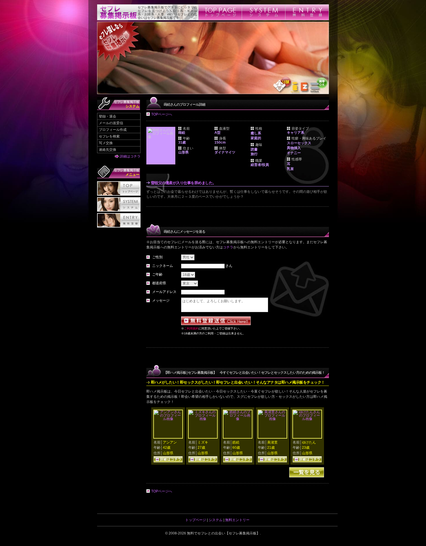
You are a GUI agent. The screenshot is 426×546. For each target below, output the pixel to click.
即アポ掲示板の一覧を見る (306, 472)
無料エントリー (237, 520)
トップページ (195, 520)
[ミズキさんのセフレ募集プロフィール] (203, 419)
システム (216, 520)
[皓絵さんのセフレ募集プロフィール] (237, 419)
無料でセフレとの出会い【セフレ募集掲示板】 (223, 533)
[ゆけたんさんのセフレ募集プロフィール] (307, 419)
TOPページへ (161, 114)
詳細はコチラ (130, 156)
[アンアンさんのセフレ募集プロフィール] (168, 419)
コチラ (228, 247)
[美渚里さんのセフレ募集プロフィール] (272, 419)
